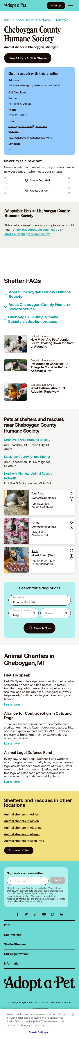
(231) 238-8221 (17, 115)
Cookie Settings (38, 1032)
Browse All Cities (18, 850)
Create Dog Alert (40, 180)
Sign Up (56, 5)
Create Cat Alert (39, 190)
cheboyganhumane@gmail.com (27, 126)
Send (57, 880)
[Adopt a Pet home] (15, 5)
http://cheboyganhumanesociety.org (30, 137)
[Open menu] (70, 5)
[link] (28, 58)
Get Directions (17, 92)
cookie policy (32, 1021)
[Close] (73, 1015)
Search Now (42, 628)
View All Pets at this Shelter (27, 58)
